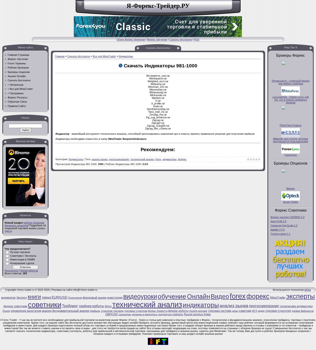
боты (108, 306)
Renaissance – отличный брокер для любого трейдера (291, 82)
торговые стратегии (135, 310)
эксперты (300, 296)
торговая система (219, 310)
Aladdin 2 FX (277, 229)
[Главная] (79, 5)
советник (245, 310)
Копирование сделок (22, 263)
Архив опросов (29, 270)
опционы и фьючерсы (145, 314)
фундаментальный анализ (70, 310)
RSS (196, 39)
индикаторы (170, 159)
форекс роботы (178, 310)
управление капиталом (26, 310)
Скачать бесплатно (180, 39)
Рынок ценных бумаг (197, 314)
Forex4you (291, 154)
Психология (75, 297)
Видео (220, 296)
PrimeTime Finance (290, 125)
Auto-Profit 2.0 (278, 221)
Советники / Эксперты (23, 255)
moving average (198, 310)
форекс (182, 159)
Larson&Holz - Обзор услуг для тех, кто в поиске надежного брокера (291, 100)
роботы (98, 306)
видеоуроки (140, 296)
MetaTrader (277, 297)
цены (235, 310)
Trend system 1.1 (280, 233)
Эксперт (21, 297)
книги (34, 297)
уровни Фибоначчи (303, 310)
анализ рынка (100, 159)
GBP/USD (111, 314)
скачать (177, 314)
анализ (47, 310)
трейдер (85, 306)
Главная (60, 56)
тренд (46, 297)
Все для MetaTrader (104, 56)
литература (165, 314)
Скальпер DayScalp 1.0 (283, 225)
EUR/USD (59, 297)
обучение (172, 296)
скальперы (124, 314)
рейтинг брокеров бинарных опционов (24, 224)
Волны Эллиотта (157, 310)
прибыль (95, 310)
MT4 (254, 310)
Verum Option (290, 201)
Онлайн (198, 296)
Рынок (6, 310)
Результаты (11, 270)
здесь (8, 231)
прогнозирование (119, 159)
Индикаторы (126, 56)
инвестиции (115, 297)
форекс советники (15, 306)
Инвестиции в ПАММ (22, 259)
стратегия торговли (112, 310)
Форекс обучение (157, 39)
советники (44, 305)
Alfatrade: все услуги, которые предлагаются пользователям (290, 140)
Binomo (290, 188)
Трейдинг (70, 306)
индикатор (8, 297)
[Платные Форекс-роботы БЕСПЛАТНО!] (290, 278)
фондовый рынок (94, 297)
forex (158, 159)
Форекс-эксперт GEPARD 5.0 (287, 217)
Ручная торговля (20, 252)
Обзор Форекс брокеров (131, 39)
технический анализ (142, 159)
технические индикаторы (296, 306)
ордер (261, 310)
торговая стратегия (278, 310)
